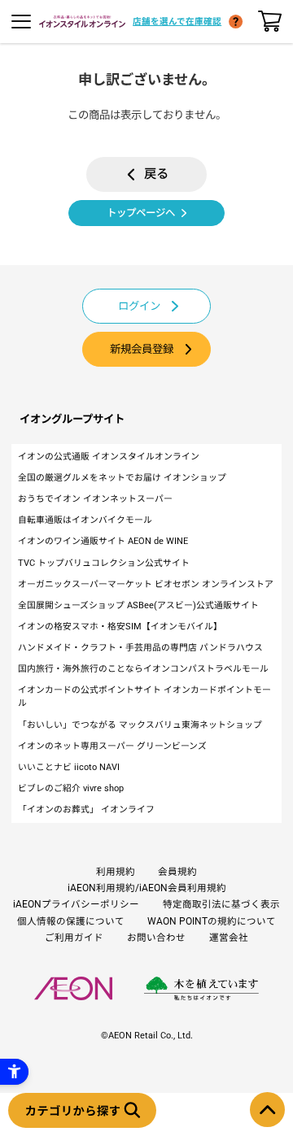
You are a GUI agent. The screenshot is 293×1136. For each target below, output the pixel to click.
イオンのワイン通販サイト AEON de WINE (103, 541)
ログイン (139, 306)
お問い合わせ (156, 937)
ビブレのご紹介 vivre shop (71, 788)
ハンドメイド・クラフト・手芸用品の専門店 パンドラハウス (140, 647)
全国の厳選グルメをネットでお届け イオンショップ (122, 477)
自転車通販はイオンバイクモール (85, 520)
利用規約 (115, 871)
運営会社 (228, 937)
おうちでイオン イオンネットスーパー (95, 499)
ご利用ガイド (74, 937)
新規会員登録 (141, 349)
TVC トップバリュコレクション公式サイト (104, 563)
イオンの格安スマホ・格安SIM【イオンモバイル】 (120, 626)
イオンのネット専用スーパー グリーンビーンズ (112, 746)
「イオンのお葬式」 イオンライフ (86, 809)
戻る (156, 174)
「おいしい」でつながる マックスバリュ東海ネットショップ (140, 725)
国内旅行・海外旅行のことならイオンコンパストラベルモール (143, 669)
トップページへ (141, 213)
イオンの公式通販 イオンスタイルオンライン (108, 456)
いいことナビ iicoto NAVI (69, 767)
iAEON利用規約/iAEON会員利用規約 (147, 888)
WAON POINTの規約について (211, 921)
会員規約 (177, 871)
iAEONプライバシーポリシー (76, 904)
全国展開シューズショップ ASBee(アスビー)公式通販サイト (138, 605)
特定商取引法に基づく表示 (221, 904)
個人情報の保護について (71, 921)
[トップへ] (267, 1109)
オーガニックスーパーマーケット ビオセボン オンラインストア (145, 584)
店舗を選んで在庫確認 (177, 21)
